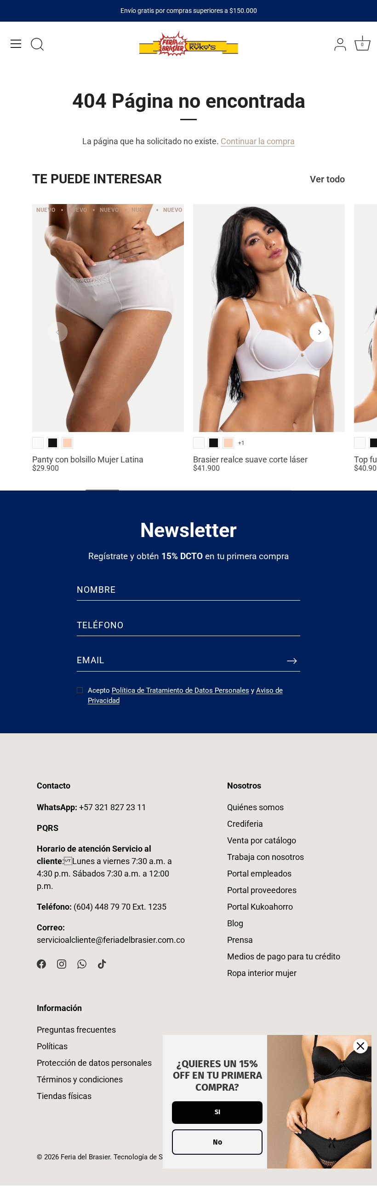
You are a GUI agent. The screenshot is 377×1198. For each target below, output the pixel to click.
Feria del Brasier (85, 1157)
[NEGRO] (52, 443)
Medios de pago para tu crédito (283, 956)
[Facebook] (41, 963)
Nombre (96, 589)
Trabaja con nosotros (265, 857)
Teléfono (100, 625)
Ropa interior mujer (262, 973)
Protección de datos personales (94, 1063)
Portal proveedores (262, 890)
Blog (235, 923)
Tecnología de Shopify (148, 1157)
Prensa (240, 940)
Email (90, 660)
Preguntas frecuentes (76, 1029)
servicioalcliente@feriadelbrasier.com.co (111, 940)
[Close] (360, 1046)
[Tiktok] (102, 963)
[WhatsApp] (81, 963)
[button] (57, 332)
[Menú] (16, 44)
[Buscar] (37, 45)
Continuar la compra (258, 141)
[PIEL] (67, 443)
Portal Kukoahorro (260, 907)
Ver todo (327, 179)
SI (217, 1112)
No (217, 1142)
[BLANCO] (38, 443)
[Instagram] (61, 963)
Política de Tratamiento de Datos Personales (180, 690)
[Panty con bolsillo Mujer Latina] (108, 318)
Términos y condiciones (80, 1079)
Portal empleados (259, 873)
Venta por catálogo (261, 840)
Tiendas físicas (64, 1096)
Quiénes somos (255, 807)
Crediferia (245, 824)
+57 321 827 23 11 (91, 807)
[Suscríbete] (292, 661)
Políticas (52, 1046)
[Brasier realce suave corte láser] (269, 318)
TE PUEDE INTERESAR (97, 179)
